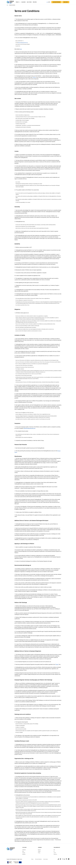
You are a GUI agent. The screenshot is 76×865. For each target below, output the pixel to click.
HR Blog (39, 851)
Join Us (55, 852)
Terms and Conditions (38, 859)
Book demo (66, 2)
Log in (49, 2)
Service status (45, 859)
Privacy (32, 859)
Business (39, 849)
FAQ (54, 849)
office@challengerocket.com (23, 42)
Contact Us (55, 854)
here (21, 49)
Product (17, 2)
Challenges (23, 2)
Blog (23, 851)
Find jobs (23, 852)
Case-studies (29, 2)
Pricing (34, 77)
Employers (35, 2)
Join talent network (56, 2)
